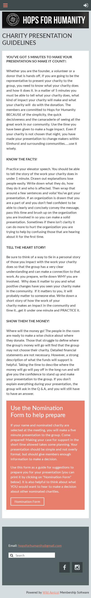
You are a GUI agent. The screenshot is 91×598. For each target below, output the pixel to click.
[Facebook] (64, 567)
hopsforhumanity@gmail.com (40, 545)
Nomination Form (27, 501)
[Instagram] (77, 567)
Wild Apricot (51, 592)
